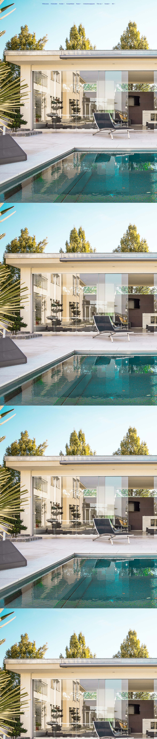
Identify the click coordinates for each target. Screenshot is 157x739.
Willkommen (45, 3)
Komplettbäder (70, 3)
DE (113, 3)
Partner (78, 3)
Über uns (99, 3)
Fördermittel (54, 3)
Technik (61, 3)
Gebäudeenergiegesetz (89, 3)
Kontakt (107, 3)
